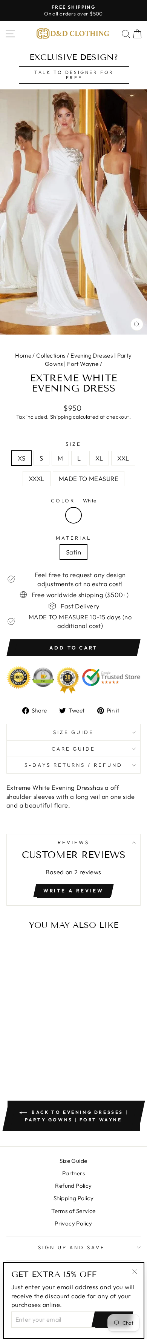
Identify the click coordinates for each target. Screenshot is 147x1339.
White (73, 515)
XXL (123, 458)
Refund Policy (73, 1185)
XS (21, 458)
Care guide (74, 749)
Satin (73, 552)
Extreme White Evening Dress (49, 787)
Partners (73, 1173)
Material (73, 538)
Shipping (61, 416)
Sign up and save (72, 1247)
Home (23, 355)
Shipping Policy (73, 1198)
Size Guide (73, 732)
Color (73, 501)
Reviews (73, 842)
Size (73, 444)
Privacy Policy (73, 1223)
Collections (51, 355)
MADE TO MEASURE (88, 478)
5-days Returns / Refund (73, 765)
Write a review (73, 891)
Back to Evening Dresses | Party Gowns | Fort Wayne (76, 1115)
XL (99, 458)
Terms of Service (73, 1211)
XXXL (36, 478)
